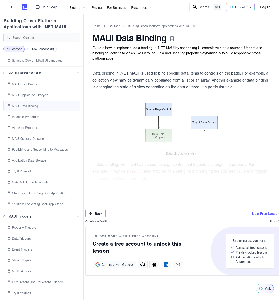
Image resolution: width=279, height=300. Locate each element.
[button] (42, 73)
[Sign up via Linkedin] (166, 264)
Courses (114, 26)
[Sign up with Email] (178, 264)
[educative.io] (24, 7)
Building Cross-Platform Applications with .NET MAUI (34, 23)
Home (96, 26)
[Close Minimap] (83, 30)
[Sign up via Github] (143, 264)
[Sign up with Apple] (154, 264)
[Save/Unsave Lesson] (171, 38)
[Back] (12, 7)
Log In (265, 6)
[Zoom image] (181, 123)
